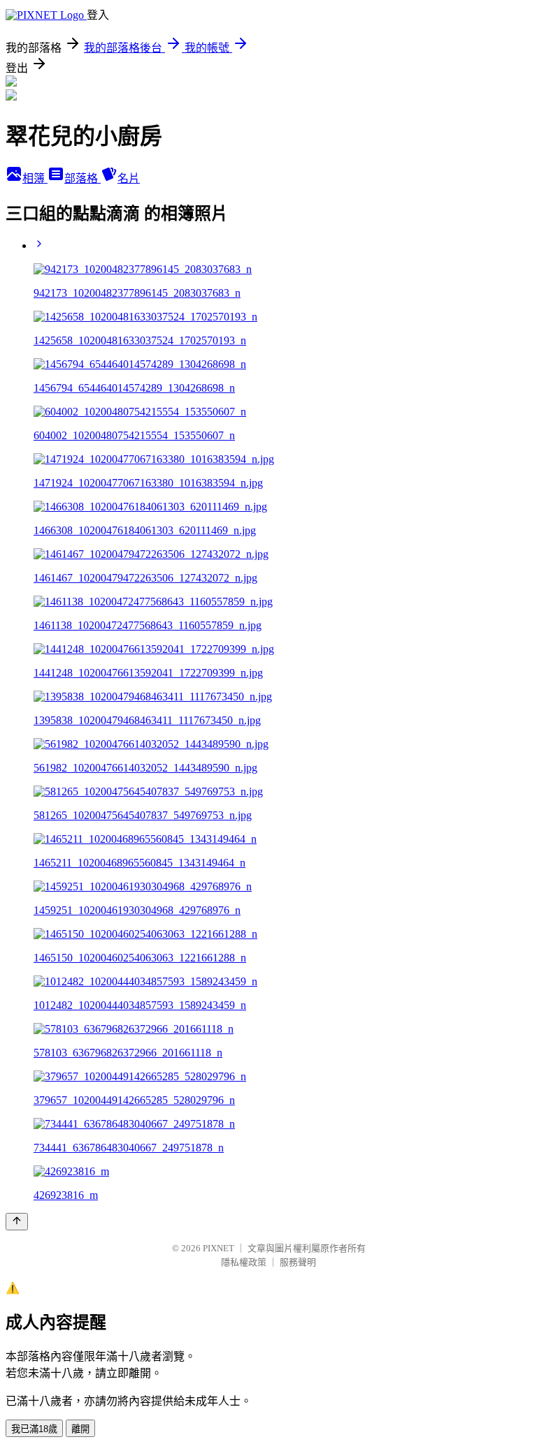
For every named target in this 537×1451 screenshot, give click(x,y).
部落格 (82, 178)
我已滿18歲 (34, 1429)
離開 (80, 1429)
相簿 (35, 178)
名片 (128, 178)
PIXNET (218, 1248)
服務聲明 (298, 1262)
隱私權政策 (243, 1262)
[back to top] (17, 1221)
